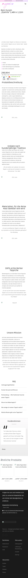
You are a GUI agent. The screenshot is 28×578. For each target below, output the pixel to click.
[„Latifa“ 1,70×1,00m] (21, 470)
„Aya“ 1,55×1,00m (7, 479)
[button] (22, 4)
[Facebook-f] (3, 535)
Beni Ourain (6, 10)
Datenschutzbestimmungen (17, 510)
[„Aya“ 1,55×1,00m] (7, 470)
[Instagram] (6, 535)
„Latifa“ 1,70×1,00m (21, 479)
